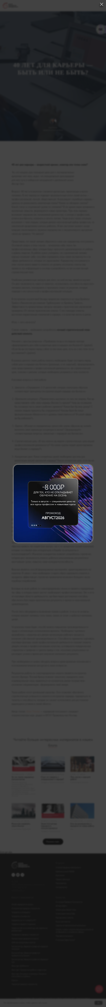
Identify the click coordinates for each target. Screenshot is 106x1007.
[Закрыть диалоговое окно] (102, 4)
